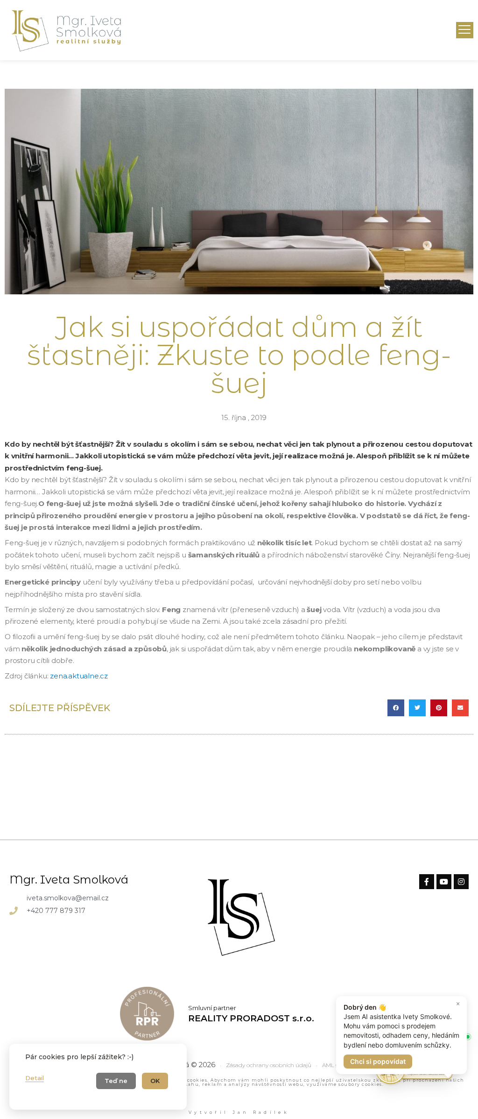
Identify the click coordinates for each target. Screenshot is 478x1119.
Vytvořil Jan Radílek (239, 1112)
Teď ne (116, 1080)
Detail (34, 1078)
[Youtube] (443, 881)
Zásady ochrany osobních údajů (268, 1065)
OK (155, 1080)
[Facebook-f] (426, 881)
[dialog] (98, 1077)
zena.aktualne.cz (79, 675)
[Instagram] (461, 881)
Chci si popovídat (378, 1061)
